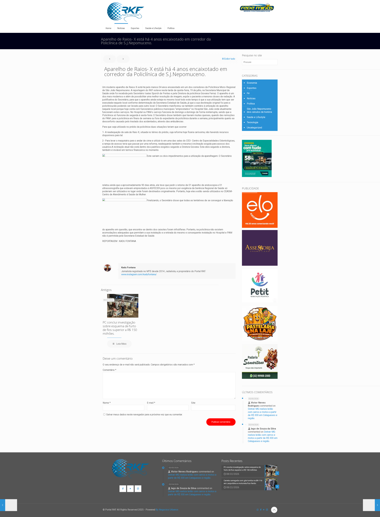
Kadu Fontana (128, 267)
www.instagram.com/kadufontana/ (139, 274)
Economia (252, 82)
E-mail (151, 402)
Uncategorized (254, 127)
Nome (107, 402)
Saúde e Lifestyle (256, 117)
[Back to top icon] (274, 510)
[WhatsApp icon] (257, 509)
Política (251, 103)
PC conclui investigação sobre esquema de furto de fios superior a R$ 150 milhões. (120, 328)
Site (193, 402)
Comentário (109, 370)
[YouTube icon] (264, 509)
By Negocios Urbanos (167, 509)
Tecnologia (252, 122)
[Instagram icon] (267, 509)
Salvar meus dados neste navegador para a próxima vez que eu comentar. (144, 414)
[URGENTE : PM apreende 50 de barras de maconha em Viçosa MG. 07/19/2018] (8, 505)
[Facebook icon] (261, 509)
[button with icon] (122, 488)
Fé (248, 93)
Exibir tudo (229, 58)
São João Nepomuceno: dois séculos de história (259, 110)
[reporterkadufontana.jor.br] (125, 12)
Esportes (251, 88)
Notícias (251, 98)
